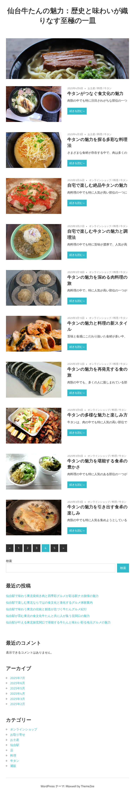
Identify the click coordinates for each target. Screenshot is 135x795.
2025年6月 (17, 683)
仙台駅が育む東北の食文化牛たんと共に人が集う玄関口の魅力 (48, 616)
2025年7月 (17, 678)
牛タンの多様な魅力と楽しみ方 (97, 414)
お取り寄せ (17, 734)
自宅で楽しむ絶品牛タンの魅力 (97, 185)
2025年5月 (17, 688)
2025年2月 (17, 704)
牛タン (108, 88)
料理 (99, 88)
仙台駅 (14, 745)
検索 (9, 561)
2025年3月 (17, 699)
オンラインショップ (100, 180)
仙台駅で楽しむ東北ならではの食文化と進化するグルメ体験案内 (49, 602)
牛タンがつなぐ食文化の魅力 (95, 93)
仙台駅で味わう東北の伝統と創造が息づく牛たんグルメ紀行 (46, 609)
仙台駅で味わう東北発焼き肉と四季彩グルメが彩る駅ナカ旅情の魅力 (52, 596)
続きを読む (76, 111)
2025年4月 (17, 693)
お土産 (91, 88)
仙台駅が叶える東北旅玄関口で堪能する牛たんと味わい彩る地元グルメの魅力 (58, 622)
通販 (13, 766)
